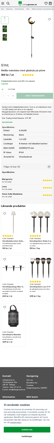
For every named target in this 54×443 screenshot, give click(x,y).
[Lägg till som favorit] (46, 3)
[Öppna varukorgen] (50, 3)
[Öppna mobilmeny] (2, 3)
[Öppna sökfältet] (8, 3)
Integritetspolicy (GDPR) (36, 388)
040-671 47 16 (15, 387)
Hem (2, 9)
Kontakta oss (31, 383)
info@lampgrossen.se (17, 390)
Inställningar (27, 436)
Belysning (9, 9)
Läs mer (5, 84)
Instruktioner (7, 122)
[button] (49, 19)
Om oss (29, 380)
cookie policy (15, 422)
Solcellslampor (19, 9)
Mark (28, 9)
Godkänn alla (27, 430)
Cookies (29, 385)
